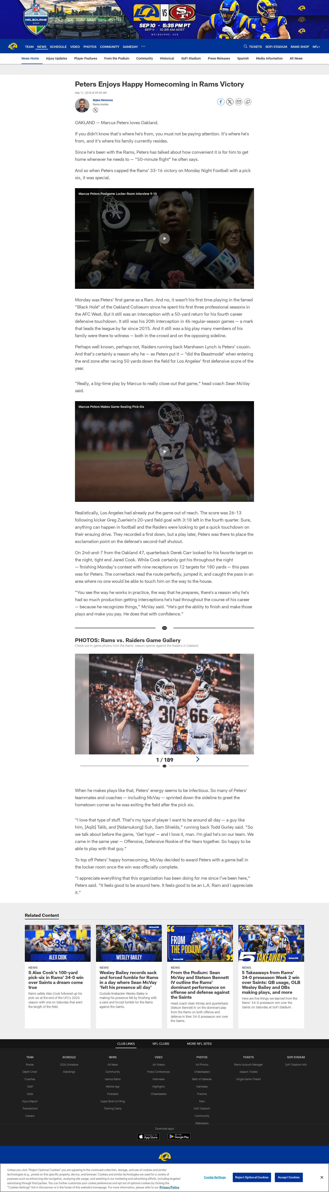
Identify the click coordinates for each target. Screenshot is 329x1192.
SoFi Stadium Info (296, 1064)
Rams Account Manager (248, 1064)
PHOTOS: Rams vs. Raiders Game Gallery (128, 640)
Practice (202, 1093)
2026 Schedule (69, 1064)
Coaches (30, 1079)
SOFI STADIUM (296, 1057)
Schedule (69, 1057)
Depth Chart (30, 1071)
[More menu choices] (143, 46)
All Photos (202, 1064)
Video (158, 1057)
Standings (69, 1071)
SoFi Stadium (202, 1108)
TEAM (29, 1057)
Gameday (202, 1086)
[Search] (245, 46)
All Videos (159, 1064)
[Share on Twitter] (229, 104)
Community (112, 1071)
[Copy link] (247, 102)
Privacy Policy (169, 1187)
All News (113, 1064)
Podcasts (112, 1093)
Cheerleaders (159, 1093)
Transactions (30, 1108)
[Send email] (238, 104)
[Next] (197, 759)
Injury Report (30, 1101)
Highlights (158, 1086)
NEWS (113, 1057)
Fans (202, 1101)
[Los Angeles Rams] (164, 1157)
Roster (30, 1064)
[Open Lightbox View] (164, 714)
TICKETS (248, 1057)
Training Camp (113, 1108)
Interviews (159, 1079)
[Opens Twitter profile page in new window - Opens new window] (95, 110)
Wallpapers (202, 1123)
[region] (164, 1177)
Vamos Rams (113, 1079)
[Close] (322, 1177)
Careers (29, 1115)
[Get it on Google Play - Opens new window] (179, 1138)
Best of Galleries (202, 1079)
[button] (164, 238)
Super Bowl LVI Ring (112, 1101)
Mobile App (113, 1086)
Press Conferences (158, 1071)
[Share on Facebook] (220, 104)
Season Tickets (248, 1071)
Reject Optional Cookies (252, 1177)
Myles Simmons (103, 100)
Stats (30, 1093)
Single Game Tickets (248, 1079)
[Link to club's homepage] (12, 46)
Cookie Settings (215, 1177)
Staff (30, 1086)
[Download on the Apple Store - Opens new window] (148, 1137)
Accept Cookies (289, 1177)
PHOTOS (202, 1057)
